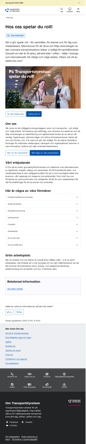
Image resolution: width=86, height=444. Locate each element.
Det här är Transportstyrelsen (17, 333)
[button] (62, 10)
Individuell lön (13, 218)
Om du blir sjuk (14, 238)
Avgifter (8, 342)
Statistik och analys (13, 350)
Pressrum (9, 355)
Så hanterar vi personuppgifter (25, 439)
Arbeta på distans (15, 204)
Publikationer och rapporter (16, 359)
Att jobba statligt (15, 289)
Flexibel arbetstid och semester (20, 197)
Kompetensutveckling (16, 211)
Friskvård (11, 224)
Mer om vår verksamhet (17, 153)
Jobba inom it (34, 114)
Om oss (10, 18)
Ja (11, 312)
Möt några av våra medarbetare (45, 153)
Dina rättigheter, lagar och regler (18, 337)
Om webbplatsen (12, 363)
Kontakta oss (10, 346)
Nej (20, 312)
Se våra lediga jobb (15, 114)
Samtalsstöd (12, 231)
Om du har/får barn (15, 245)
